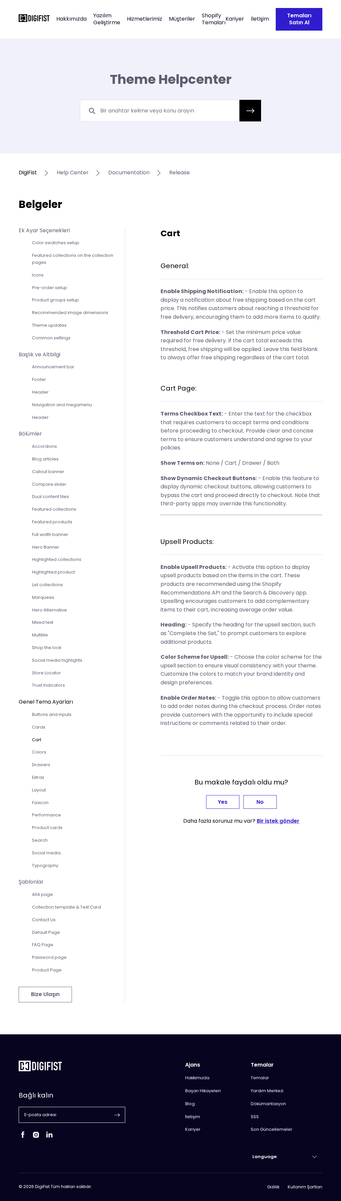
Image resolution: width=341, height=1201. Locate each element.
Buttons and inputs (52, 714)
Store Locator (46, 673)
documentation (129, 172)
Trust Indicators (48, 685)
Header (40, 392)
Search (40, 840)
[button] (250, 110)
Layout (39, 790)
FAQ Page (42, 944)
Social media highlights (57, 660)
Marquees (43, 597)
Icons (38, 275)
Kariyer (234, 19)
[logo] (34, 19)
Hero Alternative (49, 610)
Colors (39, 752)
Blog (190, 1104)
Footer (39, 379)
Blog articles (45, 459)
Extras (38, 777)
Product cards (47, 827)
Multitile (40, 635)
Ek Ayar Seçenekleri (44, 230)
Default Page (46, 932)
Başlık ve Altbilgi (39, 354)
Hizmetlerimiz (144, 19)
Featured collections (54, 509)
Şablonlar (31, 882)
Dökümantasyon (268, 1104)
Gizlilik (273, 1187)
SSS (255, 1116)
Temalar (260, 1078)
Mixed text (42, 622)
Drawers (41, 765)
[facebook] (23, 1137)
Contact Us (44, 920)
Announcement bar (53, 367)
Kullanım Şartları (305, 1187)
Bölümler (30, 433)
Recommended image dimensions (70, 312)
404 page (42, 894)
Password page (49, 957)
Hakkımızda (71, 19)
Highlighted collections (56, 559)
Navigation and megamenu (62, 405)
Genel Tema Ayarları (46, 702)
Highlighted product (53, 572)
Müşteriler (182, 19)
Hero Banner (45, 547)
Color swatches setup (55, 243)
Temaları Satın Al (299, 19)
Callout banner (48, 471)
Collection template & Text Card (66, 907)
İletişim (260, 19)
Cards (38, 727)
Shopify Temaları (213, 19)
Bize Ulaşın (45, 994)
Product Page (47, 970)
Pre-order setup (49, 287)
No (260, 802)
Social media (46, 853)
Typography (45, 865)
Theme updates (49, 325)
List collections (47, 585)
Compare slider (49, 484)
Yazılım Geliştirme (106, 19)
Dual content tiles (50, 496)
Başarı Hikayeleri (203, 1091)
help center (73, 172)
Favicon (40, 802)
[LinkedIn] (49, 1137)
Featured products (52, 522)
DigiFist (28, 172)
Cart (36, 740)
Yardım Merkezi (267, 1091)
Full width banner (50, 534)
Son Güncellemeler (271, 1129)
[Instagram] (36, 1137)
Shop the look (46, 647)
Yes (222, 802)
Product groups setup (55, 300)
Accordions (44, 446)
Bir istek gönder (278, 821)
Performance (46, 815)
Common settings (51, 338)
